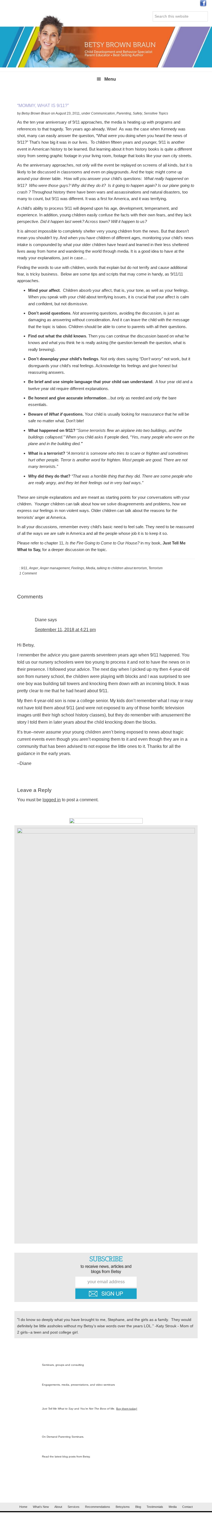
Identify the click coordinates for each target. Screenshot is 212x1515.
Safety (137, 113)
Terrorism (156, 568)
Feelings (77, 568)
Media (90, 568)
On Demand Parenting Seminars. (63, 1436)
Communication (103, 113)
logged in (52, 799)
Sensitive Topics (156, 113)
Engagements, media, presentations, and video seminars (78, 1384)
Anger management (55, 568)
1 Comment (28, 573)
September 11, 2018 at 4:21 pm (65, 629)
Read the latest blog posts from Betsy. (66, 1456)
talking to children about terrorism (122, 568)
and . (78, 1408)
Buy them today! (126, 1408)
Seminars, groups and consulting (63, 1364)
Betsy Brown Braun (106, 41)
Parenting (123, 113)
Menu (110, 79)
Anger (33, 568)
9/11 (24, 568)
